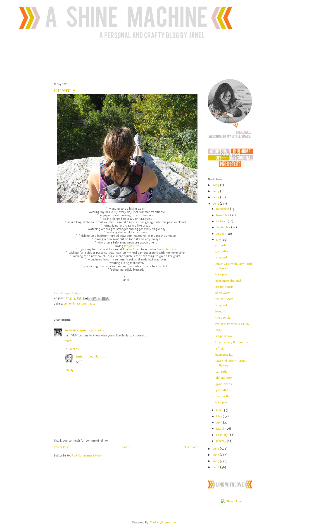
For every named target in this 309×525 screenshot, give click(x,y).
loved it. (220, 311)
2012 (216, 203)
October (222, 221)
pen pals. (221, 245)
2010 (216, 454)
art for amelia (224, 287)
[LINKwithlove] (231, 501)
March (221, 428)
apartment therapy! (228, 280)
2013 (216, 197)
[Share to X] (99, 299)
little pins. (221, 274)
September (223, 227)
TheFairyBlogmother (163, 522)
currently (70, 303)
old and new (223, 377)
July (219, 239)
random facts (86, 303)
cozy (218, 330)
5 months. (222, 251)
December (223, 208)
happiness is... (224, 354)
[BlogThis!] (95, 299)
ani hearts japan (75, 330)
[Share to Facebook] (103, 299)
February (222, 435)
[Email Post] (85, 298)
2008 (216, 467)
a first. (219, 348)
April (219, 422)
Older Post (190, 447)
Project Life (131, 246)
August (221, 233)
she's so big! (223, 317)
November (223, 215)
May (219, 416)
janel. (79, 356)
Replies (73, 349)
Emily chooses (166, 249)
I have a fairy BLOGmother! (233, 342)
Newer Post (61, 447)
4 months (221, 390)
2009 (216, 461)
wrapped (221, 257)
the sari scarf (224, 299)
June (219, 410)
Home (126, 447)
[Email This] (90, 299)
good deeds (223, 384)
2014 (216, 191)
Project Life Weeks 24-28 (232, 324)
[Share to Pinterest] (107, 299)
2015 (216, 185)
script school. (224, 336)
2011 (216, 448)
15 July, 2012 (98, 356)
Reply (68, 340)
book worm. (223, 293)
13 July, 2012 (95, 330)
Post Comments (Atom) (87, 455)
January (221, 441)
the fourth (222, 396)
